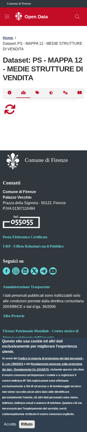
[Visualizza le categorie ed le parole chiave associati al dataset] (37, 93)
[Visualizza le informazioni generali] (9, 93)
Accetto (10, 424)
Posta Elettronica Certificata (25, 237)
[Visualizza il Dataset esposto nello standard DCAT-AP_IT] (80, 93)
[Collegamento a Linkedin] (25, 271)
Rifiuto (27, 424)
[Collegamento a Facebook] (6, 271)
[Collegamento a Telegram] (43, 271)
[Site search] (77, 16)
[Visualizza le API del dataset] (65, 93)
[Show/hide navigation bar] (7, 16)
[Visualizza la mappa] (23, 93)
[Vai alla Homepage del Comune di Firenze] (12, 161)
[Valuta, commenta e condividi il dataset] (51, 93)
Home (8, 38)
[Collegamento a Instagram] (15, 271)
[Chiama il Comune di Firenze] (21, 222)
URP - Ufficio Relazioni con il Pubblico (33, 246)
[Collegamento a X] (34, 271)
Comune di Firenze (19, 3)
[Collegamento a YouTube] (53, 271)
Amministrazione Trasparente (26, 287)
